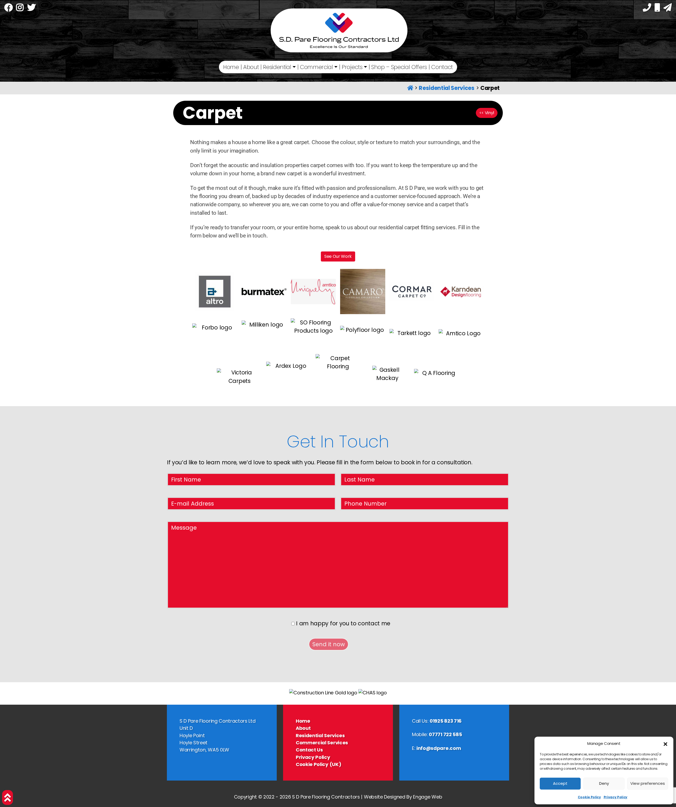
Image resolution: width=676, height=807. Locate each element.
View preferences (647, 783)
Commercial (316, 67)
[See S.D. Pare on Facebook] (8, 8)
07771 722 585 (445, 734)
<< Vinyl (486, 113)
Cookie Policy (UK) (318, 764)
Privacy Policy (616, 797)
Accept (560, 783)
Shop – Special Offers (399, 67)
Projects (352, 67)
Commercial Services (322, 742)
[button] (665, 743)
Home (231, 67)
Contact (442, 67)
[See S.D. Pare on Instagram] (20, 8)
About (251, 67)
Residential (277, 67)
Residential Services (447, 88)
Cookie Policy (589, 797)
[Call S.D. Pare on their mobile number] (657, 8)
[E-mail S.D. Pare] (667, 8)
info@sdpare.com (438, 748)
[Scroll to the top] (7, 797)
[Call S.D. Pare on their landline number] (647, 8)
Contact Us (309, 749)
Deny (604, 783)
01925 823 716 (446, 721)
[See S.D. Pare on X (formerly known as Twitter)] (31, 8)
